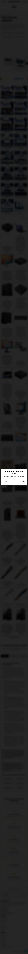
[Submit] (23, 481)
